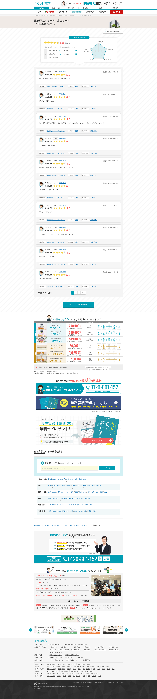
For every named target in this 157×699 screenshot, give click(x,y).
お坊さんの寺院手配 (100, 650)
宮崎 (84, 511)
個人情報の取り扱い (86, 682)
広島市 (53, 505)
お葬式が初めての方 (70, 644)
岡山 (58, 505)
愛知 (49, 492)
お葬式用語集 (86, 660)
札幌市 (54, 479)
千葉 (84, 485)
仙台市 (71, 479)
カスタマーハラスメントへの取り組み (104, 682)
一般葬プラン (76, 647)
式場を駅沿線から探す (72, 655)
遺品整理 (115, 8)
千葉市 (88, 485)
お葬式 (41, 8)
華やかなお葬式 (64, 650)
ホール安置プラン (100, 647)
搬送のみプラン (114, 650)
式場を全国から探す (56, 655)
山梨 (93, 492)
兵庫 (70, 498)
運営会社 (76, 682)
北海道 (50, 479)
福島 (84, 479)
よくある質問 (79, 657)
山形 (80, 479)
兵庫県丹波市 (62, 72)
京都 (61, 498)
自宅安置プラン (114, 647)
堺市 (57, 498)
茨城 (93, 485)
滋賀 (82, 498)
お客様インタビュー (56, 657)
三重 (76, 492)
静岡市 (63, 492)
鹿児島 (89, 511)
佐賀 (67, 511)
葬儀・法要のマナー (72, 660)
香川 (91, 505)
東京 (49, 485)
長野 (88, 492)
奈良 (78, 498)
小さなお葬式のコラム (56, 660)
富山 (105, 492)
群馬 (97, 485)
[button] (30, 630)
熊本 (71, 511)
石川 (101, 492)
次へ (83, 293)
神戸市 (74, 498)
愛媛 (86, 505)
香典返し (86, 8)
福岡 (49, 511)
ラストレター (76, 650)
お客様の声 (68, 657)
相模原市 (69, 485)
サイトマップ (119, 682)
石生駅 (76, 86)
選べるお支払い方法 (56, 652)
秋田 (76, 479)
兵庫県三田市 (62, 116)
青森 (59, 479)
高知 (82, 505)
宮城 (67, 479)
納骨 (100, 8)
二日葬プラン (93, 86)
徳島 (78, 505)
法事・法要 (71, 8)
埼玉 (73, 485)
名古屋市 (54, 492)
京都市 (65, 498)
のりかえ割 (53, 650)
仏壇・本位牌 (56, 8)
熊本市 (75, 511)
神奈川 (54, 485)
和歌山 (87, 498)
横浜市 (59, 485)
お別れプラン (88, 647)
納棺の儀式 (87, 650)
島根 (74, 505)
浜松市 (67, 492)
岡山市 (62, 505)
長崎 (63, 511)
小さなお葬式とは (55, 644)
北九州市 (54, 511)
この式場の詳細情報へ (113, 32)
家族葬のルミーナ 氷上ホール (56, 86)
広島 (49, 505)
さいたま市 (79, 485)
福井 (97, 492)
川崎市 (63, 485)
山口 (66, 505)
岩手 (63, 479)
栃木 (101, 485)
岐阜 (72, 492)
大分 (80, 511)
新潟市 (84, 492)
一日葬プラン (93, 109)
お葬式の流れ (83, 644)
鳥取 (70, 505)
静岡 (59, 492)
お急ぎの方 (116, 12)
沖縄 (94, 511)
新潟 (80, 492)
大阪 (49, 498)
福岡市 (59, 511)
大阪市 (53, 498)
